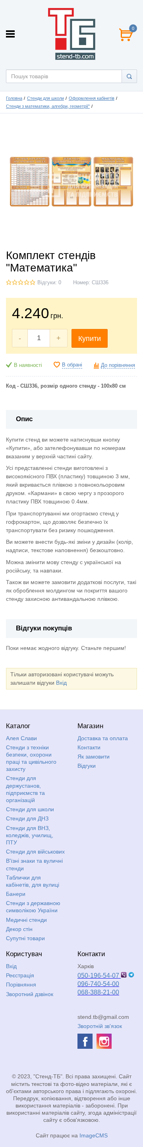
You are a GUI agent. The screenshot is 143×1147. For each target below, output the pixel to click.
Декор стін (19, 929)
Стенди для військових (35, 851)
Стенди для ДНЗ (27, 818)
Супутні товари (25, 938)
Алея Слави (21, 738)
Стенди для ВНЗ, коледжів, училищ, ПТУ (29, 835)
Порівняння (21, 984)
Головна (14, 98)
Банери (15, 894)
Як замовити (93, 756)
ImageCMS (93, 1135)
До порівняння (118, 365)
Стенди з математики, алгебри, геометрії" (48, 106)
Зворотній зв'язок (99, 1026)
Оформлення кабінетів (91, 98)
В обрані (72, 365)
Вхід (61, 682)
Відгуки (86, 766)
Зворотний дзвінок (29, 994)
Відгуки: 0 (49, 282)
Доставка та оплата (102, 738)
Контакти (88, 747)
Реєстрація (20, 975)
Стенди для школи (45, 98)
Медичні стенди (26, 920)
